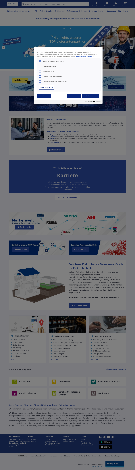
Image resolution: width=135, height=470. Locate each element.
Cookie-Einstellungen (46, 87)
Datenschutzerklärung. (84, 56)
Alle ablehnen (74, 96)
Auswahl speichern (44, 96)
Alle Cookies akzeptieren (90, 96)
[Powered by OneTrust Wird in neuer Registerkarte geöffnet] (93, 102)
